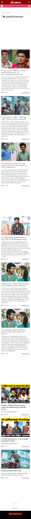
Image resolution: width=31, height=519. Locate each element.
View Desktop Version (16, 513)
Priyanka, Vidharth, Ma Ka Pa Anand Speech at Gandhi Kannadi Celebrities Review (13, 407)
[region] (15, 34)
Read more (25, 92)
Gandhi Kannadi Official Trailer (11, 471)
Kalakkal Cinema (18, 516)
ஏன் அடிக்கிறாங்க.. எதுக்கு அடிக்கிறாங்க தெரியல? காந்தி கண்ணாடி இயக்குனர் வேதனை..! (13, 332)
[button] (2, 2)
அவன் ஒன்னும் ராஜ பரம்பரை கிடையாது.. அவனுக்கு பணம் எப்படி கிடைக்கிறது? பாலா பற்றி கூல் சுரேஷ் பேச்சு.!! (14, 165)
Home (16, 508)
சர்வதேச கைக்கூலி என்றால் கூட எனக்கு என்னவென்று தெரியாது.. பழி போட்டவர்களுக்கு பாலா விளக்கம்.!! (13, 72)
